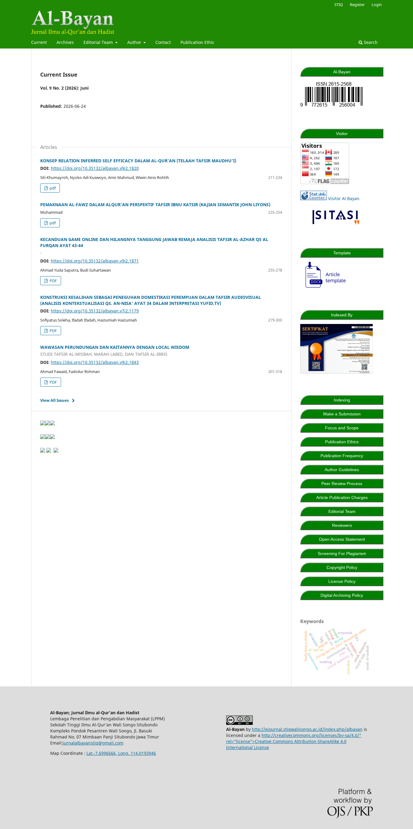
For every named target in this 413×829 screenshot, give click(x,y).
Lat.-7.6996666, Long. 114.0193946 (121, 753)
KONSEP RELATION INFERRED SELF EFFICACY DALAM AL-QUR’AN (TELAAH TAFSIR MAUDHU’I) (138, 160)
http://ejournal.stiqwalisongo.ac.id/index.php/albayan (307, 729)
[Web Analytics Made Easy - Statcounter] (313, 198)
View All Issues (54, 400)
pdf (52, 188)
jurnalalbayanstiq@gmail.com (93, 743)
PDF (53, 280)
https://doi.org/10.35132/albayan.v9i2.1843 (95, 362)
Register (357, 4)
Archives (65, 42)
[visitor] (324, 182)
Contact (163, 42)
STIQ (338, 4)
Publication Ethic (197, 42)
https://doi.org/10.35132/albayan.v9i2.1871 (95, 261)
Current (39, 42)
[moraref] (48, 451)
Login (377, 4)
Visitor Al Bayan (343, 198)
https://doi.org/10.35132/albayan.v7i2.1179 (95, 311)
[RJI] (56, 451)
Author (134, 42)
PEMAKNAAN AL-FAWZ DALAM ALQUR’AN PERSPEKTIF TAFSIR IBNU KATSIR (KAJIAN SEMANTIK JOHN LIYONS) (155, 204)
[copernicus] (42, 451)
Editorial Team (98, 42)
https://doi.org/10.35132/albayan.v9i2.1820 (95, 168)
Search (370, 42)
